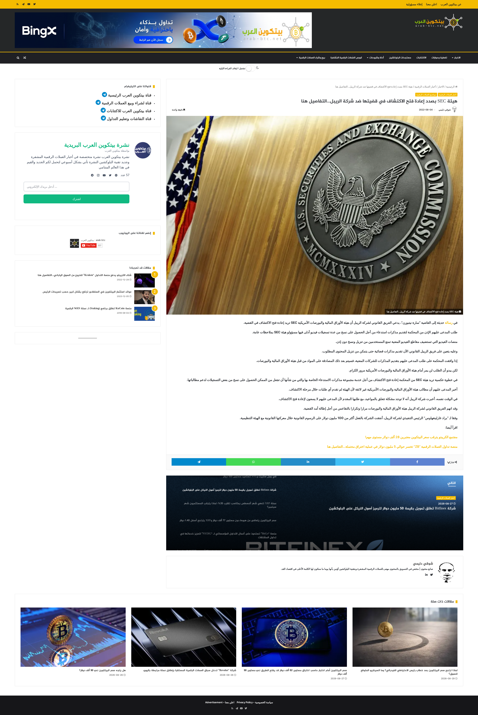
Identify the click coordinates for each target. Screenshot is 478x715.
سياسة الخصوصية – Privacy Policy (255, 702)
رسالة (448, 323)
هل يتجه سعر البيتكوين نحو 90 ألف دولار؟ (102, 670)
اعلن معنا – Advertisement (219, 702)
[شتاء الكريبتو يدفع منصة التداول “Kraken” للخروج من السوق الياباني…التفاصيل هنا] (144, 280)
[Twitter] (34, 4)
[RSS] (17, 4)
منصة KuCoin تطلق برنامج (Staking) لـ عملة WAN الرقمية (98, 308)
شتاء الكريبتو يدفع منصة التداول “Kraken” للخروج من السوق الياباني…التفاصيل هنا (84, 275)
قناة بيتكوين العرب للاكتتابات (128, 111)
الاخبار (457, 58)
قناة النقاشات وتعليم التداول (129, 119)
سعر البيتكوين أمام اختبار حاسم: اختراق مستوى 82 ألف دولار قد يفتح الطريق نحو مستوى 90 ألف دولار (295, 672)
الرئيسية (450, 86)
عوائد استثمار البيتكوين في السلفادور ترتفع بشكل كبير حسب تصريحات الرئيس (87, 292)
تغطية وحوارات (439, 58)
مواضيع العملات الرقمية (426, 94)
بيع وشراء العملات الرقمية (312, 58)
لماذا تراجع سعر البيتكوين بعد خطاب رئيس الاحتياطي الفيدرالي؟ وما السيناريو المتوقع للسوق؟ (409, 672)
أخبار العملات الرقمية (425, 86)
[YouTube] (29, 4)
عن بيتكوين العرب (451, 4)
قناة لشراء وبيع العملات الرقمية (126, 103)
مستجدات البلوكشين (400, 58)
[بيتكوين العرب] (438, 22)
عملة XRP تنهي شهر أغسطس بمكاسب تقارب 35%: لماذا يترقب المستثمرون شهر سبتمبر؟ (387, 509)
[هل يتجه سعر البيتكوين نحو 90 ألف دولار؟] (73, 637)
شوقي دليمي (445, 109)
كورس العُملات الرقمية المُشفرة (346, 58)
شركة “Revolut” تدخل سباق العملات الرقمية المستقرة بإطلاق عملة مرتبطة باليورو (189, 670)
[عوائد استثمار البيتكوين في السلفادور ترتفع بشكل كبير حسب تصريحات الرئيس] (144, 297)
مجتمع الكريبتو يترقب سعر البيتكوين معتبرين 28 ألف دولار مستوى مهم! (411, 437)
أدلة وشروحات (376, 58)
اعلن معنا (431, 4)
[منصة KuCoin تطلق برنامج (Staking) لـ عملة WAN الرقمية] (144, 314)
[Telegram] (23, 4)
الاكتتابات (421, 58)
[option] (314, 513)
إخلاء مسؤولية (414, 4)
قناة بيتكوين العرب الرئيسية (129, 95)
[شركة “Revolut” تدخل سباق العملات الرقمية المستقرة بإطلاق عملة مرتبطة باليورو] (183, 637)
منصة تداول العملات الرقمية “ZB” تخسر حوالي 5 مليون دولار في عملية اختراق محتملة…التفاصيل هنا (392, 446)
